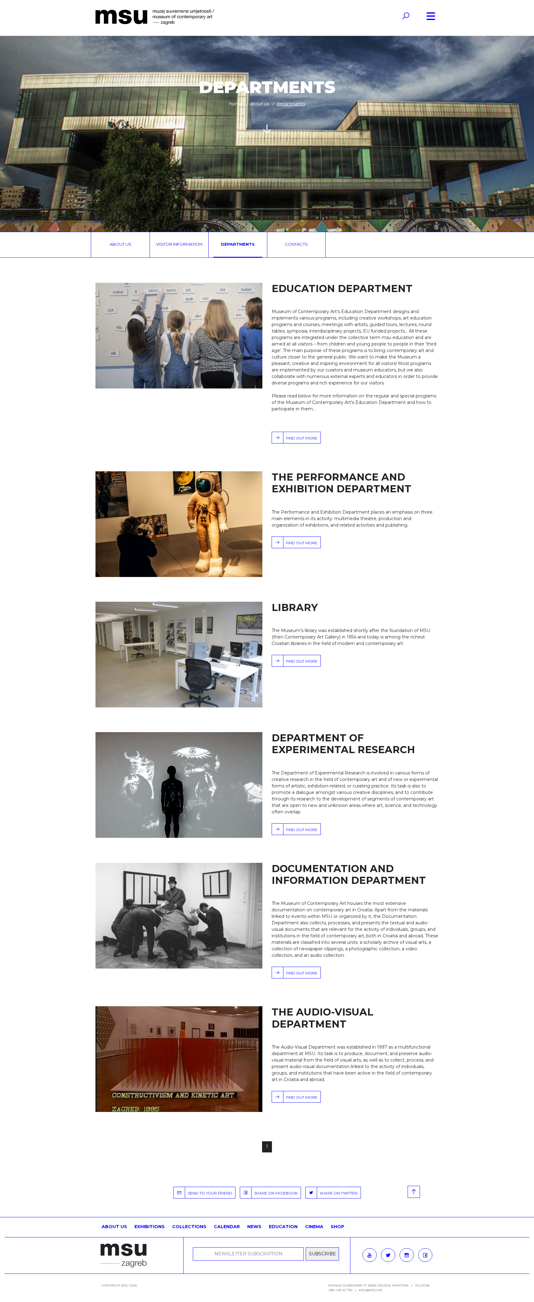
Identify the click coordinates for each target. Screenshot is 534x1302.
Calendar (227, 1226)
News (254, 1226)
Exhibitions (149, 1226)
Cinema (314, 1226)
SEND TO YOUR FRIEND (208, 1193)
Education (283, 1226)
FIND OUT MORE (300, 438)
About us (259, 104)
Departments (238, 244)
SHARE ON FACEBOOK (275, 1193)
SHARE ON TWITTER (337, 1193)
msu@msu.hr (370, 1290)
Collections (189, 1226)
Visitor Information (179, 244)
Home (235, 104)
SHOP (337, 1226)
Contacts (296, 244)
